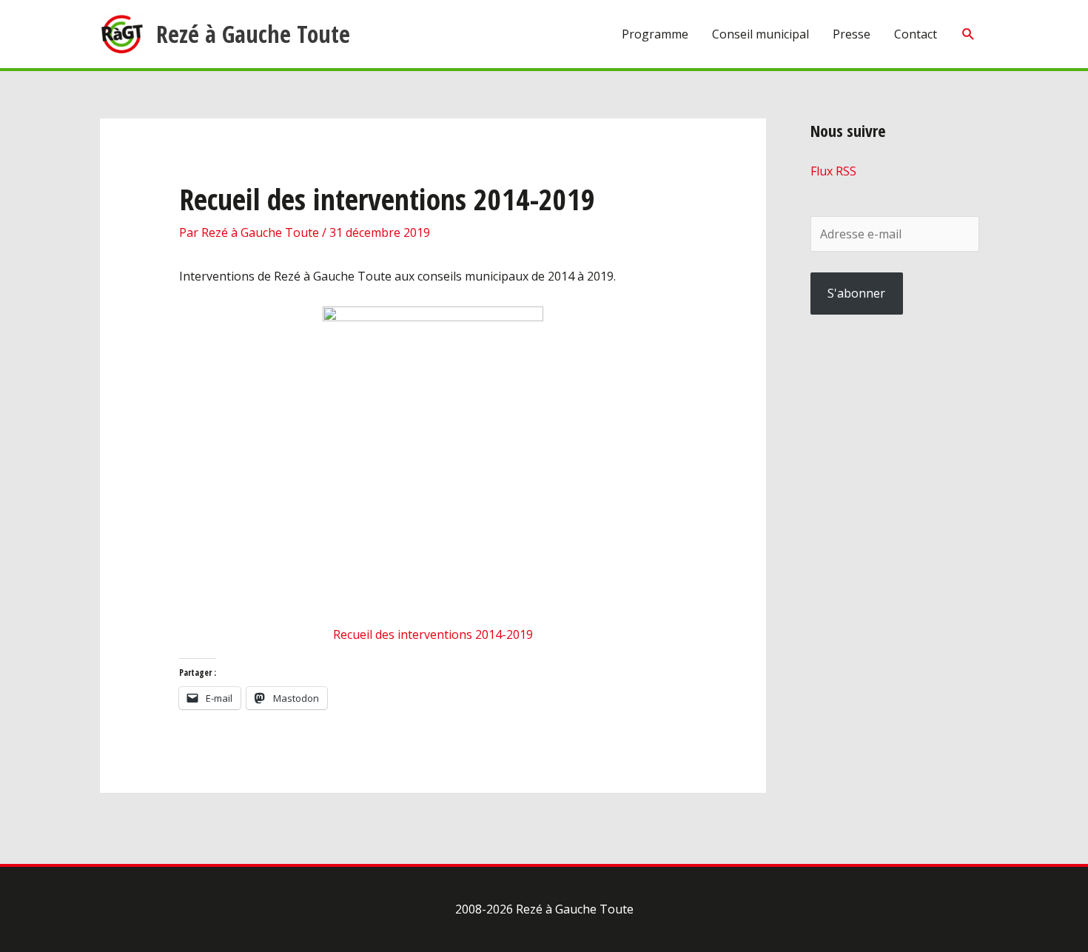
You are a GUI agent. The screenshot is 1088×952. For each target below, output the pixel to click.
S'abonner (856, 293)
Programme (655, 34)
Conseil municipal (760, 34)
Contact (915, 34)
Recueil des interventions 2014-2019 (433, 634)
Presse (851, 34)
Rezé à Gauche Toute (253, 34)
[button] (968, 34)
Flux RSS (833, 171)
